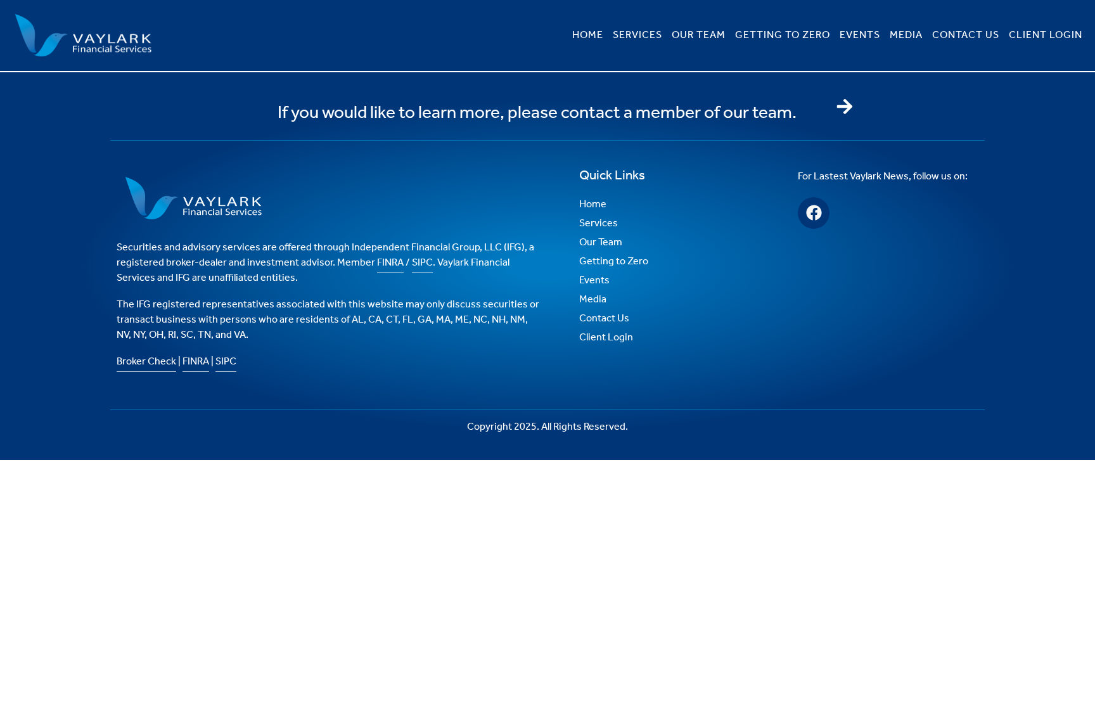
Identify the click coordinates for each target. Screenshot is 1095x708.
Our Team (699, 35)
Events (860, 35)
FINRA (390, 263)
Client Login (1045, 35)
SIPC (422, 263)
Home (587, 35)
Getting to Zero (782, 35)
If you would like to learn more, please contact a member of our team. (537, 113)
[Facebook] (813, 213)
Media (906, 35)
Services (637, 35)
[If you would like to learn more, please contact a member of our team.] (845, 106)
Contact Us (965, 35)
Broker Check (146, 361)
